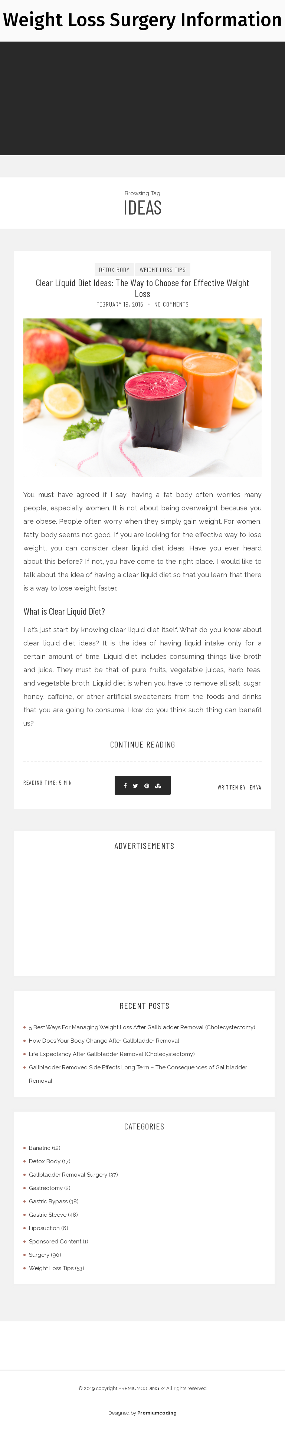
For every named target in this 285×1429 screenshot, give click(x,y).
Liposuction (44, 1228)
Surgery (39, 1255)
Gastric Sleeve (47, 1214)
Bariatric (39, 1148)
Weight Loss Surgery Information (142, 20)
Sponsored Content (55, 1241)
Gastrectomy (46, 1188)
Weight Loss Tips (163, 269)
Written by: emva (240, 787)
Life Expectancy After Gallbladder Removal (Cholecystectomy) (112, 1054)
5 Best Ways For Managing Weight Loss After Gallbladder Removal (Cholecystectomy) (142, 1027)
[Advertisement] (145, 914)
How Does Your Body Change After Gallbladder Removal (104, 1040)
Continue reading (142, 744)
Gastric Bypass (48, 1201)
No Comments (171, 304)
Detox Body (114, 269)
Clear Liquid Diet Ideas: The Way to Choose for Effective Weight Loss (142, 288)
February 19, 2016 (120, 304)
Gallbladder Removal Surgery (68, 1174)
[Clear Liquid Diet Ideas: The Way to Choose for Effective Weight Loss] (142, 370)
